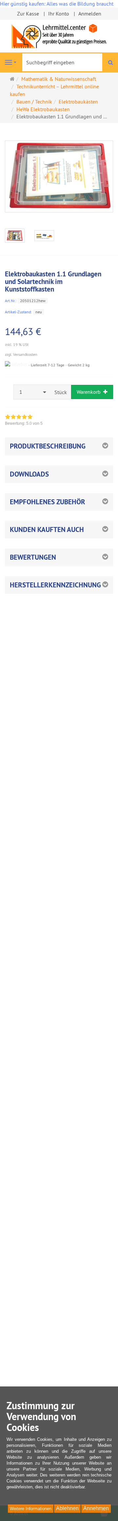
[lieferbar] (16, 364)
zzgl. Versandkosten (21, 354)
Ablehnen (67, 1508)
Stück (60, 392)
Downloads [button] (29, 474)
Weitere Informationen (30, 1508)
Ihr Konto (58, 13)
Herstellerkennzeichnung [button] (55, 584)
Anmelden (89, 13)
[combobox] (32, 392)
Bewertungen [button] (33, 557)
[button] (59, 502)
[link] (24, 420)
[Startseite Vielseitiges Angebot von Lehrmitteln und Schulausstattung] (59, 35)
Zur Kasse (28, 13)
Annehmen (96, 1508)
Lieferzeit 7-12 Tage (47, 365)
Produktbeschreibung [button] (48, 446)
